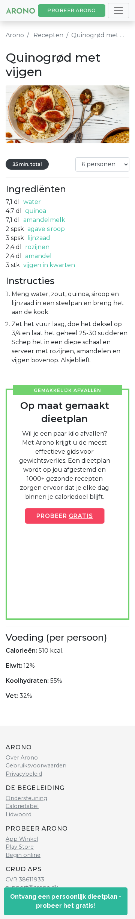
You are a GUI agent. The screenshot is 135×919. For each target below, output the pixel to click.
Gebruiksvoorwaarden (36, 765)
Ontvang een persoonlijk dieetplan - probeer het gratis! (66, 901)
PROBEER (65, 515)
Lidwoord (19, 814)
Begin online (23, 855)
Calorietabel (22, 806)
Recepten (48, 35)
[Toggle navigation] (118, 10)
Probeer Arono (71, 10)
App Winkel (22, 838)
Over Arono (22, 757)
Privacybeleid (24, 773)
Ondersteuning (26, 798)
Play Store (20, 846)
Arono (15, 35)
